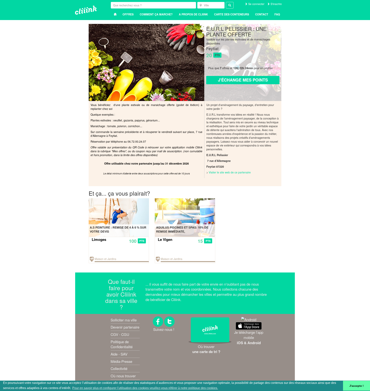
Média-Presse (121, 361)
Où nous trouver (123, 375)
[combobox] (211, 5)
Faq (277, 14)
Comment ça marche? (156, 14)
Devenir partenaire (125, 327)
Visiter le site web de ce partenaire (230, 172)
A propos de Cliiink (193, 14)
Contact (261, 14)
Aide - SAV (119, 354)
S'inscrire (276, 4)
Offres (128, 14)
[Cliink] (86, 10)
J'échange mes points (243, 80)
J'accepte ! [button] (356, 385)
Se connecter (255, 4)
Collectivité (119, 368)
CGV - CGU (120, 334)
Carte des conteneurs (231, 14)
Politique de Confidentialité (122, 344)
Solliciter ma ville (124, 319)
